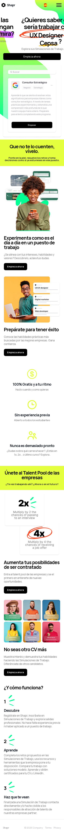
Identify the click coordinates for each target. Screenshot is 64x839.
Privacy (57, 827)
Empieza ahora (31, 56)
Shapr (6, 827)
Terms (48, 827)
